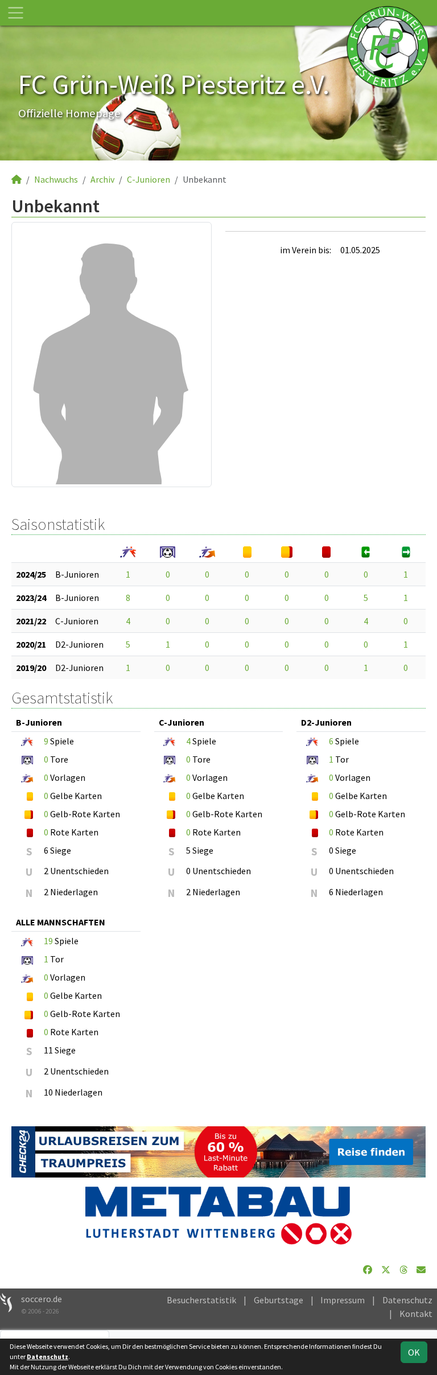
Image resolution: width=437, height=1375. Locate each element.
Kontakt (415, 1313)
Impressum (342, 1300)
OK (414, 1352)
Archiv (102, 179)
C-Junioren (148, 179)
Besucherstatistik (201, 1300)
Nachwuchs (56, 179)
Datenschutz (407, 1300)
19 (48, 940)
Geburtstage (278, 1300)
